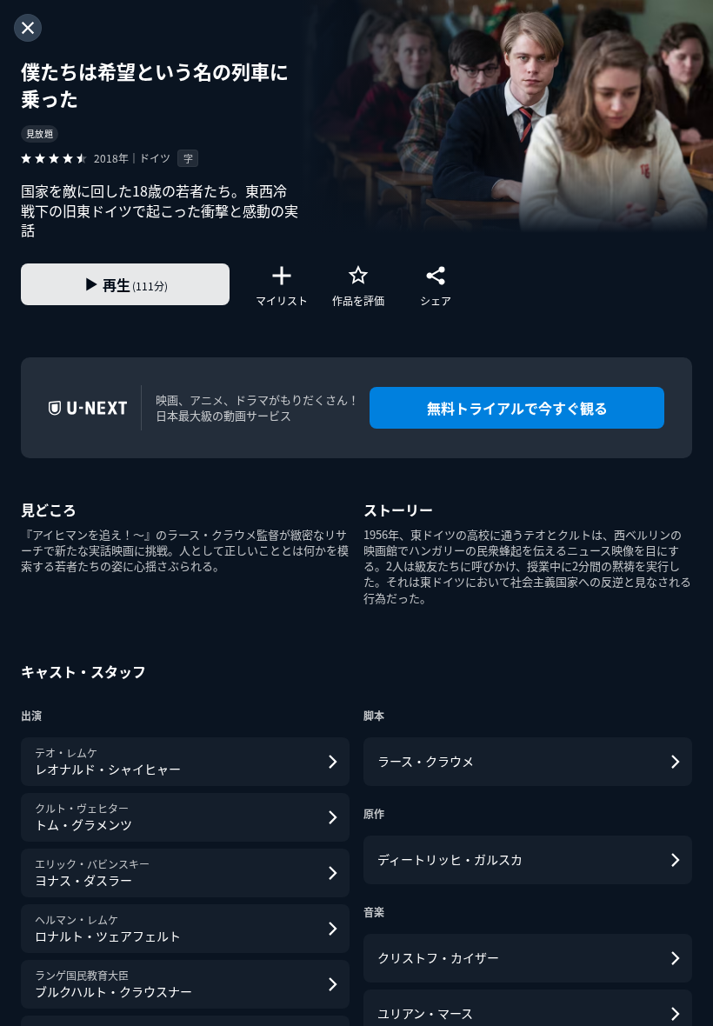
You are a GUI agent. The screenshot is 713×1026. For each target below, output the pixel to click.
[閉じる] (28, 28)
